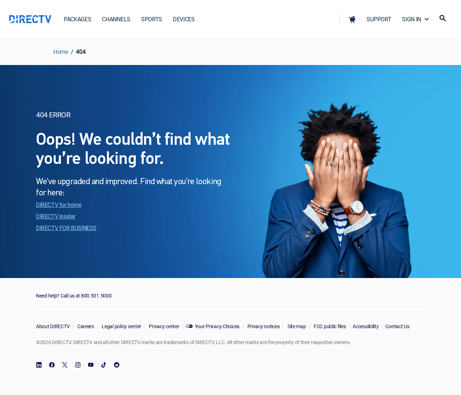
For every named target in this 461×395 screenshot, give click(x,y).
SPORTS (151, 19)
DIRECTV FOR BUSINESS (66, 228)
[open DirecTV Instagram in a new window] (78, 365)
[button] (352, 19)
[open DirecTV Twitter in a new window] (65, 365)
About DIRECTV (53, 326)
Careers (85, 326)
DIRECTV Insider (55, 216)
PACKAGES (77, 19)
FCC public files (329, 326)
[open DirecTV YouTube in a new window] (91, 365)
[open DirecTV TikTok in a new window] (104, 365)
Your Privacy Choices (217, 326)
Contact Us (397, 326)
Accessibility (366, 326)
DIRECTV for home (58, 205)
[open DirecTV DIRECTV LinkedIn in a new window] (39, 365)
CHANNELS (116, 19)
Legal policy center (121, 326)
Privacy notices (263, 326)
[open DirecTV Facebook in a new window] (52, 365)
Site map (296, 326)
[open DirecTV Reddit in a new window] (117, 365)
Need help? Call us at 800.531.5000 (73, 295)
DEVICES (184, 19)
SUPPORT (379, 19)
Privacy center (163, 326)
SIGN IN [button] (411, 19)
